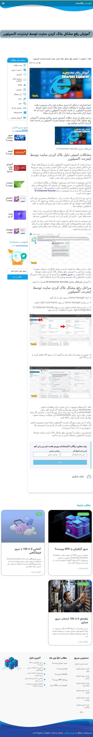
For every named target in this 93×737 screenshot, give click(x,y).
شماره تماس (54, 451)
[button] (3, 3)
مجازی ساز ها (17, 108)
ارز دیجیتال (18, 94)
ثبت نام (16, 277)
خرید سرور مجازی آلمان (82, 677)
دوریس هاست (69, 733)
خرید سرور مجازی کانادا (82, 691)
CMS (20, 85)
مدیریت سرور (17, 70)
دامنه (20, 99)
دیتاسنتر (19, 90)
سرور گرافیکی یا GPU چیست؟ (71, 549)
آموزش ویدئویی (16, 118)
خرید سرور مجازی (81, 664)
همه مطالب (17, 65)
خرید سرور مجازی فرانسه (82, 699)
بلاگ (89, 59)
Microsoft (18, 113)
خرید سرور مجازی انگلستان (82, 684)
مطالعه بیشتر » (83, 568)
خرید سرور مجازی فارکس (82, 706)
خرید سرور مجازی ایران (82, 670)
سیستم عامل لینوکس (17, 80)
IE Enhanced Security (45, 190)
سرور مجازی (67, 274)
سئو (20, 103)
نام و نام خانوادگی (80, 451)
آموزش (19, 74)
